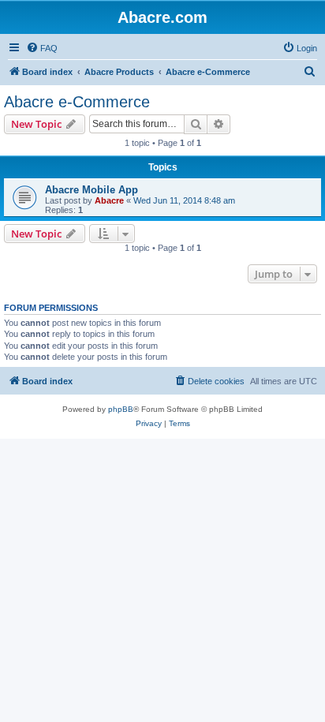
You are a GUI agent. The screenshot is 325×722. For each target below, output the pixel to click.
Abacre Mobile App (91, 190)
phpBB (120, 409)
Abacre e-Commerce (77, 101)
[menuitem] (42, 48)
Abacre (109, 200)
